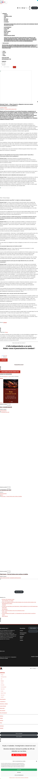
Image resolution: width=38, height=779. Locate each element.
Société (6, 34)
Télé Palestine (20, 45)
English (36, 656)
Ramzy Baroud (5, 616)
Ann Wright (11, 600)
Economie (21, 23)
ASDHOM (4, 604)
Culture (6, 20)
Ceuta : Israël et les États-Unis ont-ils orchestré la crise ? (13, 610)
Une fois (5, 355)
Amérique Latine (8, 16)
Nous (3, 54)
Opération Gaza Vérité (20, 38)
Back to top (2, 651)
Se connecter (34, 7)
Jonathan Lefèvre (3, 107)
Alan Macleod (4, 609)
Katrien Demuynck (3, 577)
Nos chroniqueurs (3, 712)
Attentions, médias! (4, 703)
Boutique (1, 378)
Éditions (4, 52)
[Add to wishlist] (8, 404)
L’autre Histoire (3, 706)
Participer (4, 359)
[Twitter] (29, 7)
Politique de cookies (12, 777)
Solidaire (5, 322)
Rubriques (4, 13)
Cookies (21, 640)
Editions (1, 715)
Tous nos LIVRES (19, 591)
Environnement (7, 27)
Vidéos (3, 51)
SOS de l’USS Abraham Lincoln (8, 599)
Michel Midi (2, 708)
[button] (36, 761)
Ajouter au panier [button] (3, 404)
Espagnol (33, 656)
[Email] (29, 9)
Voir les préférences (19, 775)
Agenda (4, 55)
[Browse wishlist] (8, 487)
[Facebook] (29, 6)
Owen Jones (4, 611)
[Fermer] (37, 0)
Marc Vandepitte (10, 577)
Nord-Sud (6, 32)
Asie (5, 17)
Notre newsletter (6, 59)
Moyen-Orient (7, 31)
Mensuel (5, 356)
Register (5, 376)
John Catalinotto (5, 600)
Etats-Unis (6, 28)
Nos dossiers (2, 710)
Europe (5, 29)
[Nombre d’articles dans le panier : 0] (3, 63)
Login (10, 376)
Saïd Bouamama (3, 410)
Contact (21, 630)
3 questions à (2, 701)
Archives (2, 725)
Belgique (6, 19)
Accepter (19, 769)
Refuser (19, 772)
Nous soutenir (5, 57)
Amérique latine (3, 676)
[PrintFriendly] (29, 8)
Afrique (6, 14)
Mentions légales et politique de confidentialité (21, 777)
